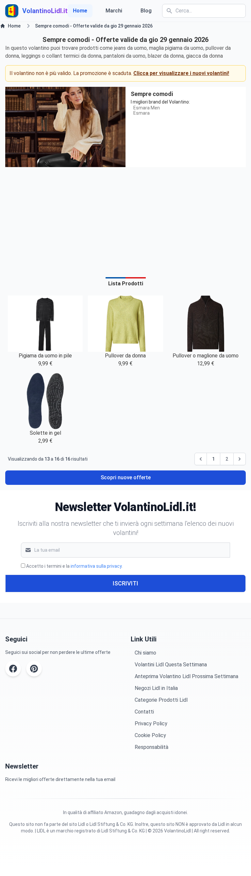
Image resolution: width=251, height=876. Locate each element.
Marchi (114, 11)
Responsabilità (151, 747)
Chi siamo (145, 653)
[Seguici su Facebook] (13, 668)
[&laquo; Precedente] (200, 459)
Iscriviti (125, 583)
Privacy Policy (151, 723)
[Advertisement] (125, 218)
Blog (146, 11)
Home (80, 11)
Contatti (144, 712)
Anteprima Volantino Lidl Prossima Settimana (186, 676)
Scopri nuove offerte (126, 477)
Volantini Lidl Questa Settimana (171, 664)
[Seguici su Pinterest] (34, 668)
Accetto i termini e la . (74, 566)
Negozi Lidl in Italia (156, 688)
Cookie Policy (150, 735)
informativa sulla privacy (96, 566)
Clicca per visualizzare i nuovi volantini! (181, 73)
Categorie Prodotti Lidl (161, 700)
